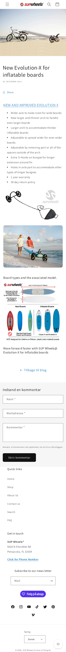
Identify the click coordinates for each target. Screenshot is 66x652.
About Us (12, 495)
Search (11, 512)
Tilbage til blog (35, 370)
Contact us (13, 503)
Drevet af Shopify (42, 650)
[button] (7, 4)
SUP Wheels (28, 650)
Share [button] (10, 92)
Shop (10, 487)
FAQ (9, 520)
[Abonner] (51, 581)
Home (10, 478)
